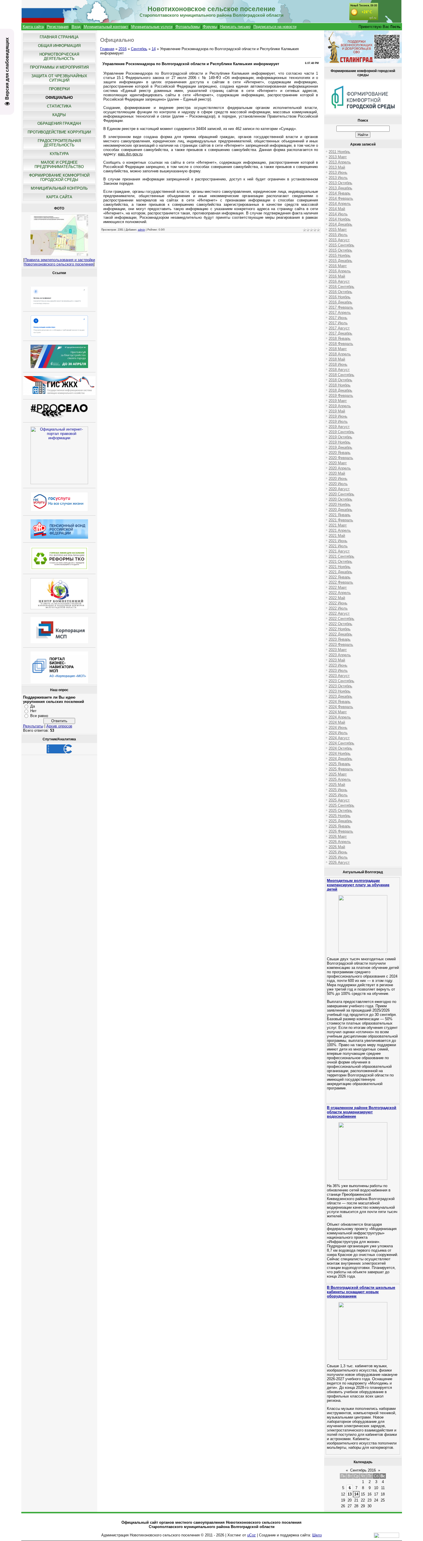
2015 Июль (338, 235)
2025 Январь (339, 764)
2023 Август (339, 676)
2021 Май (337, 535)
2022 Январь (339, 577)
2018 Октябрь (340, 380)
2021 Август (339, 551)
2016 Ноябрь (339, 297)
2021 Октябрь (340, 561)
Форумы (210, 26)
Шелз (317, 1535)
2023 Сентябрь (341, 681)
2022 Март (338, 587)
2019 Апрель (340, 406)
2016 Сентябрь (341, 286)
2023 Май (337, 660)
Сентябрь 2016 (363, 1470)
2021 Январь (339, 515)
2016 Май (337, 276)
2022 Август (339, 613)
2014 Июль (338, 214)
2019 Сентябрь (341, 432)
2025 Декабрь (340, 821)
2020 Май (337, 473)
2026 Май (337, 847)
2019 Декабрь (340, 447)
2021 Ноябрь (339, 567)
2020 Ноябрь (339, 504)
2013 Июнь (338, 172)
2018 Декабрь (340, 390)
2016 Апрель (340, 271)
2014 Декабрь (340, 224)
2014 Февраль (341, 198)
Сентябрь (139, 49)
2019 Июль (338, 421)
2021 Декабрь (340, 572)
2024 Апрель (340, 717)
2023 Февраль (341, 644)
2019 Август (339, 427)
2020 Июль (338, 484)
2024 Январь (339, 701)
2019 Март (338, 401)
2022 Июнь (338, 603)
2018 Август (339, 369)
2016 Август (339, 281)
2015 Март (338, 229)
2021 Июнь (338, 541)
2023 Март (338, 650)
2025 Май (337, 784)
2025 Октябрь (340, 810)
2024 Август (339, 738)
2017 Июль (338, 323)
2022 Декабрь (340, 634)
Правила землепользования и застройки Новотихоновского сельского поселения (59, 262)
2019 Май (337, 411)
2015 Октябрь (340, 250)
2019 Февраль (341, 395)
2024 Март (338, 712)
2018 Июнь (338, 364)
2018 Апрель (340, 354)
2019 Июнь (338, 416)
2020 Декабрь (340, 510)
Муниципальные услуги (151, 26)
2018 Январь (339, 338)
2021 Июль (338, 546)
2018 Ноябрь (339, 385)
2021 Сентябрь (341, 556)
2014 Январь (339, 193)
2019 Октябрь (340, 437)
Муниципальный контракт (106, 26)
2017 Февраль (341, 307)
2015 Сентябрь (341, 245)
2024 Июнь (338, 727)
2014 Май (337, 209)
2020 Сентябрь (341, 494)
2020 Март (338, 463)
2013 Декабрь (340, 188)
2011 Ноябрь (339, 152)
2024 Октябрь (340, 748)
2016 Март (338, 266)
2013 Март (338, 157)
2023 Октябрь (340, 686)
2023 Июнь (338, 665)
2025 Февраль (341, 769)
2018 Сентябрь (341, 375)
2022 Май (337, 598)
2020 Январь (339, 452)
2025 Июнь (338, 790)
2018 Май (337, 359)
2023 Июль (338, 670)
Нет (33, 711)
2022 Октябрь (340, 624)
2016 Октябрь (340, 292)
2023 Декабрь (340, 696)
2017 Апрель (340, 312)
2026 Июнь (338, 852)
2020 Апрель (340, 468)
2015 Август (339, 240)
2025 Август (339, 800)
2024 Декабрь (340, 759)
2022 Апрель (340, 593)
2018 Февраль (341, 344)
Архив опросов (59, 726)
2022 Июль (338, 608)
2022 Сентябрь (341, 618)
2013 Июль (338, 178)
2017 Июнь (338, 318)
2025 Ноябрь (339, 816)
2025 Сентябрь (341, 805)
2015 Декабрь (340, 261)
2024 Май (337, 722)
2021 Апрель (340, 530)
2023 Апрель (340, 655)
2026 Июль (338, 857)
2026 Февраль (341, 831)
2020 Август (339, 489)
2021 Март (338, 525)
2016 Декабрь (340, 302)
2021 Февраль (341, 520)
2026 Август (339, 862)
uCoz (251, 1535)
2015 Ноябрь (339, 255)
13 (350, 1494)
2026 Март (338, 836)
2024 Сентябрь (341, 743)
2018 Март (338, 349)
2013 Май (337, 167)
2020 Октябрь (340, 499)
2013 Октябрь (340, 183)
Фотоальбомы (188, 26)
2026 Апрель (340, 842)
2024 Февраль (341, 707)
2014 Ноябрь (339, 219)
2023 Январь (339, 639)
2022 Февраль (341, 582)
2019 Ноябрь (339, 442)
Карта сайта (33, 26)
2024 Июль (338, 733)
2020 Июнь (338, 478)
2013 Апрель (340, 162)
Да (32, 706)
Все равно (39, 716)
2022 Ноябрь (339, 629)
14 (154, 49)
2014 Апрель (340, 203)
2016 (123, 49)
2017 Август (339, 328)
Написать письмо (235, 26)
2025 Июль (338, 795)
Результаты (33, 726)
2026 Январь (339, 826)
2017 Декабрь (340, 333)
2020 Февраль (341, 458)
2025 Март (338, 774)
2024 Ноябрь (339, 753)
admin (141, 229)
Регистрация (57, 26)
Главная (107, 49)
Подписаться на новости (275, 26)
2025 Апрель (340, 779)
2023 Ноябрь (339, 691)
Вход (76, 26)
